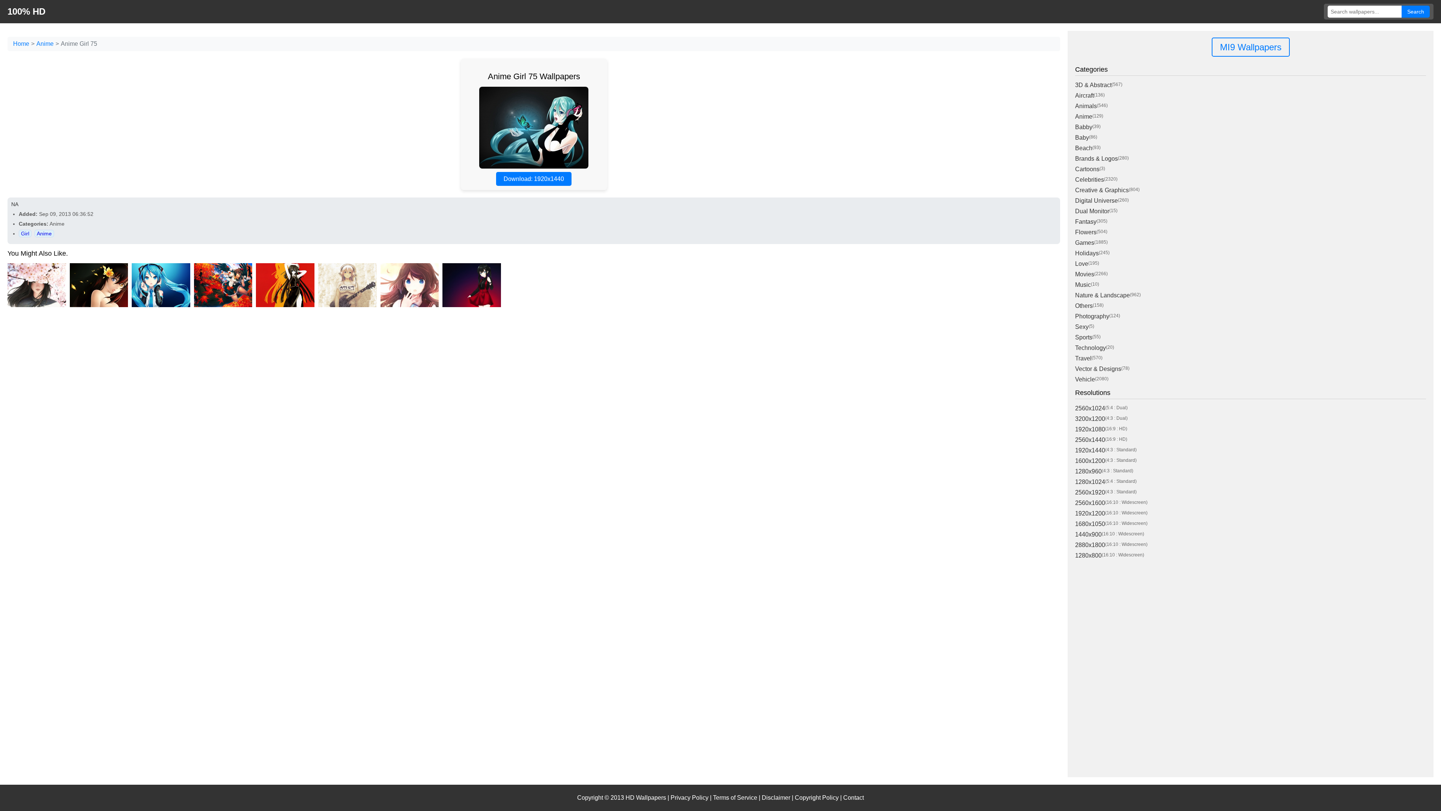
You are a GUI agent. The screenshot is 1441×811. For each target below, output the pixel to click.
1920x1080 (1090, 429)
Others (1084, 306)
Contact (853, 797)
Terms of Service (735, 797)
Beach (1083, 148)
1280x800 (1088, 555)
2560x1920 (1090, 492)
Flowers (1086, 232)
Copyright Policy (817, 797)
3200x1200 (1090, 419)
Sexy (1082, 327)
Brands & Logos (1096, 158)
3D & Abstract (1093, 85)
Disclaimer (776, 797)
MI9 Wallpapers (1251, 47)
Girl (25, 234)
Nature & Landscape (1102, 295)
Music (1083, 285)
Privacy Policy (689, 797)
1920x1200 (1090, 513)
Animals (1086, 106)
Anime (45, 44)
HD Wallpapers (646, 797)
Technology (1090, 348)
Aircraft (1084, 95)
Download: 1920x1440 (534, 179)
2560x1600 (1090, 503)
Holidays (1087, 253)
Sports (1083, 337)
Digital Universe (1096, 200)
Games (1084, 243)
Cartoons (1087, 169)
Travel (1083, 358)
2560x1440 (1090, 440)
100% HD (26, 11)
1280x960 (1088, 471)
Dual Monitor (1092, 211)
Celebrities (1089, 179)
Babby (1083, 127)
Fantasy (1086, 222)
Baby (1082, 137)
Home (21, 44)
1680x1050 (1090, 524)
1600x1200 (1090, 461)
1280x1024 (1090, 482)
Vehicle (1085, 379)
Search (1415, 12)
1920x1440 (1090, 450)
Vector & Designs (1098, 369)
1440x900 (1088, 534)
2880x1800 (1090, 545)
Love (1081, 264)
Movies (1084, 274)
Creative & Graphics (1102, 190)
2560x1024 (1090, 408)
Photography (1092, 316)
